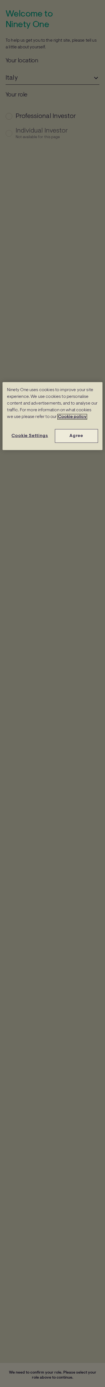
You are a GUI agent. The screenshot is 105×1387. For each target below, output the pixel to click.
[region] (52, 416)
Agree (76, 436)
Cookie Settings (29, 436)
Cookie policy (72, 417)
